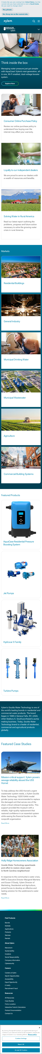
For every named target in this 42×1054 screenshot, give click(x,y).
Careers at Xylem (10, 973)
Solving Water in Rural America (19, 216)
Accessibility (9, 979)
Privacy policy (32, 1034)
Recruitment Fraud (11, 988)
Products (8, 932)
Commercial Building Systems (18, 474)
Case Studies (9, 1001)
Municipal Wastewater (15, 397)
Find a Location (10, 1004)
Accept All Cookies (21, 1050)
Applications (9, 929)
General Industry (12, 321)
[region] (21, 1039)
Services (7, 935)
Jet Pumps (8, 593)
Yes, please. (7, 10)
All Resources (9, 998)
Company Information (12, 960)
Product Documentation (13, 1010)
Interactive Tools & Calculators (15, 1007)
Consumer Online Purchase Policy (20, 121)
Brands (7, 923)
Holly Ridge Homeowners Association (19, 860)
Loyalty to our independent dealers (21, 170)
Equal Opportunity (11, 982)
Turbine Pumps (10, 690)
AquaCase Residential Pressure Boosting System (18, 543)
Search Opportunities (12, 976)
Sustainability (9, 951)
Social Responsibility (12, 957)
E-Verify (7, 985)
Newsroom (8, 948)
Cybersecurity (9, 963)
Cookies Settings (21, 1038)
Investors (8, 954)
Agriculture (9, 435)
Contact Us (9, 1013)
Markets (7, 926)
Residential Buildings (14, 283)
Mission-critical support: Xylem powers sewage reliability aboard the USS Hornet (20, 780)
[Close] (39, 1027)
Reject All (21, 1044)
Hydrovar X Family (12, 642)
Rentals (7, 938)
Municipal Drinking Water (16, 359)
